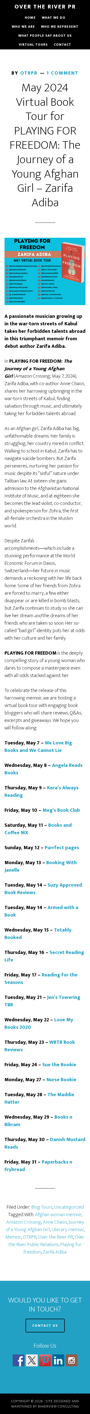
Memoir (13, 1237)
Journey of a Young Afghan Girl (45, 1226)
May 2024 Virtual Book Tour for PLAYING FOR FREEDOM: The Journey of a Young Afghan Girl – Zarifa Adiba (45, 145)
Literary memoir (68, 1229)
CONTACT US (45, 1325)
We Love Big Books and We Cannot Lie (38, 747)
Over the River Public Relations (46, 1241)
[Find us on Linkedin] (58, 1360)
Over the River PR (55, 1237)
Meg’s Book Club (61, 810)
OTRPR (29, 1237)
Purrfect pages (62, 847)
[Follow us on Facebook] (18, 1360)
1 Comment (62, 73)
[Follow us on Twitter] (32, 1360)
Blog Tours (41, 1207)
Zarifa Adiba (54, 1252)
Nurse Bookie (61, 1079)
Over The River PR (45, 7)
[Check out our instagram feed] (72, 1360)
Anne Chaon (55, 1222)
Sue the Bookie (59, 1064)
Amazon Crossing (23, 1222)
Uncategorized (69, 1207)
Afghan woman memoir (58, 1214)
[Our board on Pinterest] (45, 1360)
